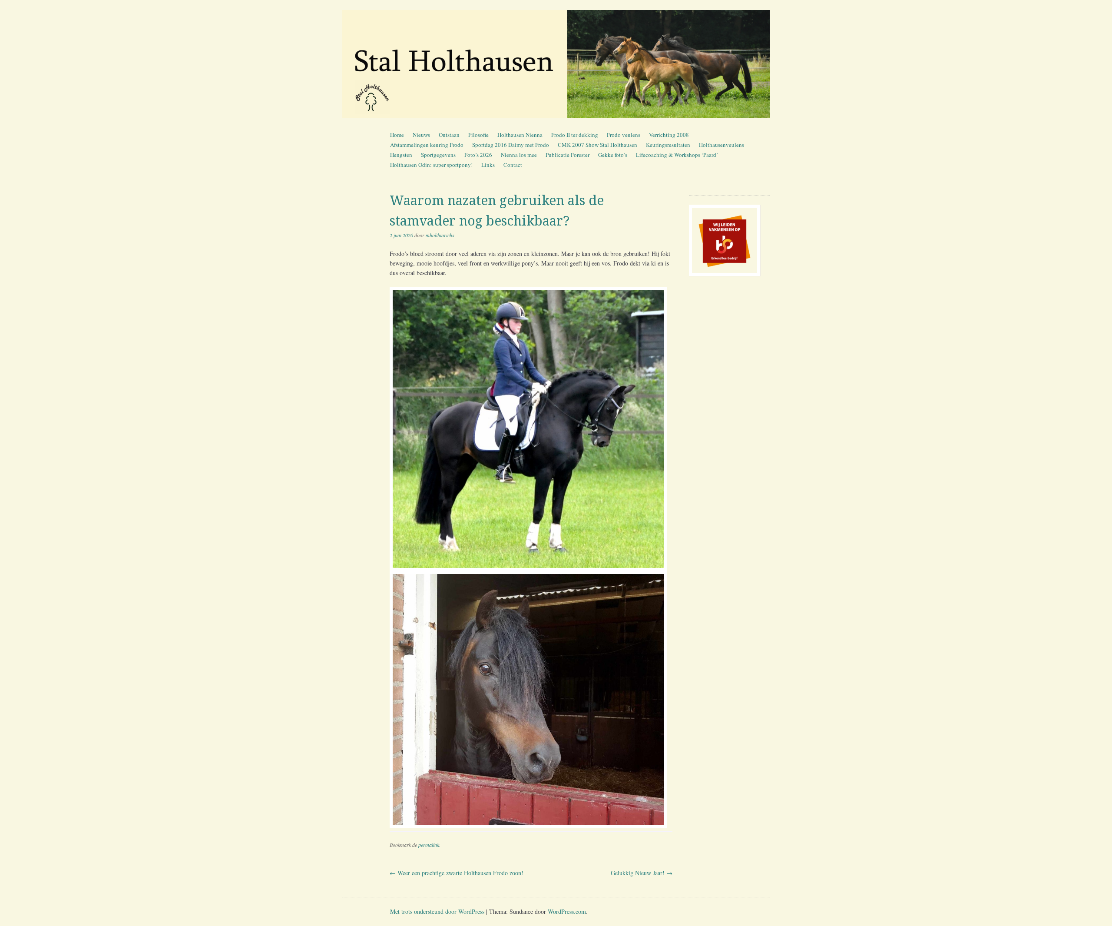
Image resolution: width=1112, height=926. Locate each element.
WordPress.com (567, 911)
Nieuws (421, 135)
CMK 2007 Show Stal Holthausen (597, 145)
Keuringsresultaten (668, 145)
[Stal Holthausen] (556, 64)
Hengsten (401, 155)
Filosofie (478, 135)
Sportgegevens (438, 155)
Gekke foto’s (612, 155)
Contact (512, 165)
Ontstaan (449, 135)
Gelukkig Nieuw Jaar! (641, 873)
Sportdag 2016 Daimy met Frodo (510, 145)
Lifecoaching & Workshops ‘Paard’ (677, 155)
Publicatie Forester (567, 155)
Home (397, 135)
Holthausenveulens (721, 145)
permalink (428, 844)
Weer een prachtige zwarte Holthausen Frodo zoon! (456, 873)
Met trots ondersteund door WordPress (437, 911)
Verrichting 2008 (669, 135)
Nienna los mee (519, 155)
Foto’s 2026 (478, 155)
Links (488, 165)
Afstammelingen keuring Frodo (426, 145)
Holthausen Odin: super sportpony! (431, 165)
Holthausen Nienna (520, 135)
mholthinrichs (440, 235)
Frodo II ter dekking (574, 135)
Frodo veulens (623, 135)
